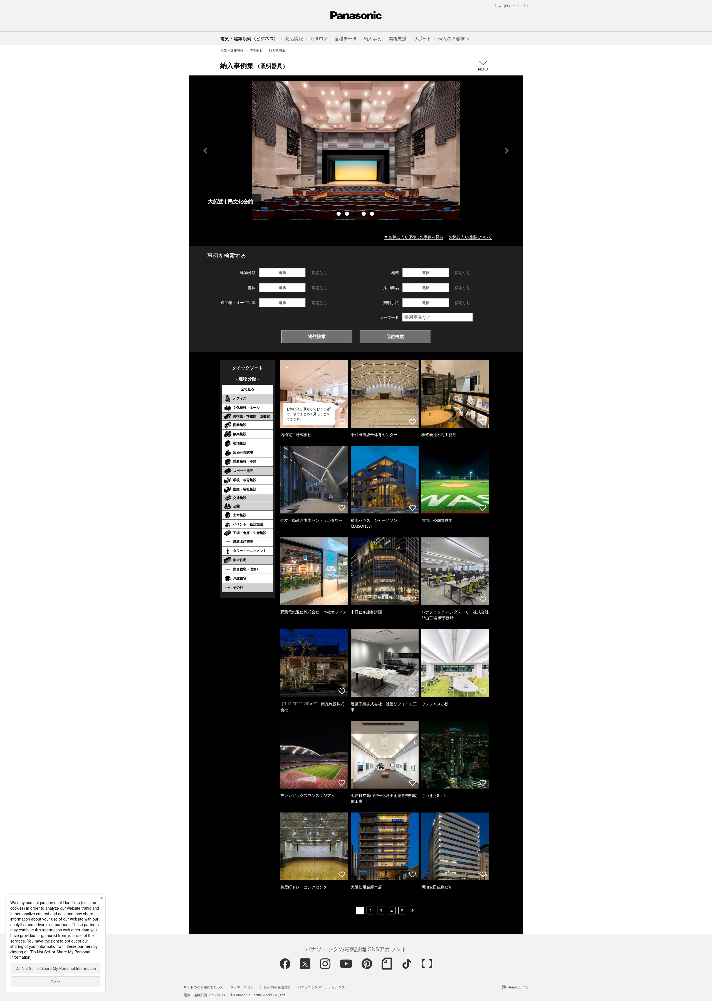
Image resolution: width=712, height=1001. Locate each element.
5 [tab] (372, 214)
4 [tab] (364, 214)
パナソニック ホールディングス (321, 987)
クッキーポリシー (243, 987)
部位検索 (395, 336)
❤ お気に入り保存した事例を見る (413, 236)
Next (506, 150)
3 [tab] (356, 214)
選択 (282, 272)
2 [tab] (347, 214)
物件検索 (317, 336)
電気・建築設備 (232, 50)
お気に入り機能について (470, 236)
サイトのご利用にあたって (203, 987)
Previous (205, 150)
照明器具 (256, 50)
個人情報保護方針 (277, 987)
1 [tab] (339, 214)
